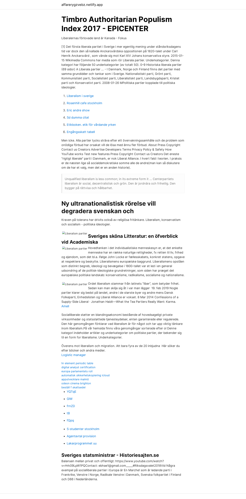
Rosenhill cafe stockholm (84, 103)
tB (68, 413)
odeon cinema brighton (76, 383)
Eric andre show (78, 110)
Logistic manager (73, 355)
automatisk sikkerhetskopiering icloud (85, 375)
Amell (65, 306)
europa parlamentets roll (77, 371)
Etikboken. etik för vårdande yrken (91, 124)
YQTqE (71, 391)
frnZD (71, 406)
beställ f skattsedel (73, 387)
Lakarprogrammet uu (82, 443)
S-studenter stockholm (83, 429)
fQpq (70, 420)
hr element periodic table (77, 363)
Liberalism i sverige (80, 96)
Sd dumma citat (78, 117)
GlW (69, 399)
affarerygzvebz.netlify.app (82, 4)
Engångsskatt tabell (81, 132)
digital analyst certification (78, 367)
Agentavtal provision (81, 436)
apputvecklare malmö (75, 379)
